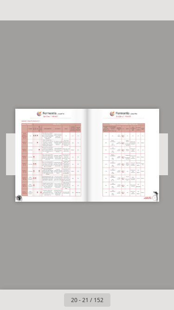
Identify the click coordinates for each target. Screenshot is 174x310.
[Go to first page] (33, 300)
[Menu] (13, 10)
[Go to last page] (141, 300)
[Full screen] (161, 10)
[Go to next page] (120, 300)
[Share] (140, 10)
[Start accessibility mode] (54, 10)
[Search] (33, 10)
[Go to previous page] (54, 300)
